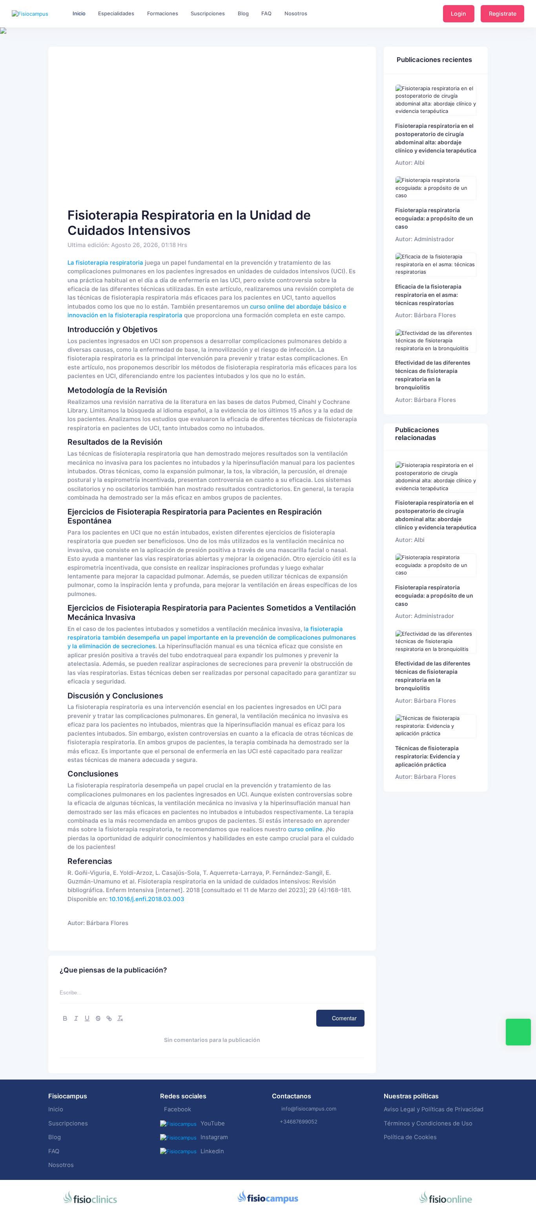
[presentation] (7, 55)
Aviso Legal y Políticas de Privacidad (433, 1109)
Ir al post (436, 99)
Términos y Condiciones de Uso (428, 1123)
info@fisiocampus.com (308, 1108)
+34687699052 (298, 1121)
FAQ (53, 1151)
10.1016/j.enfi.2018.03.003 (146, 899)
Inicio (55, 1109)
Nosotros (61, 1165)
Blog (54, 1137)
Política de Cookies (410, 1137)
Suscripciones (68, 1123)
